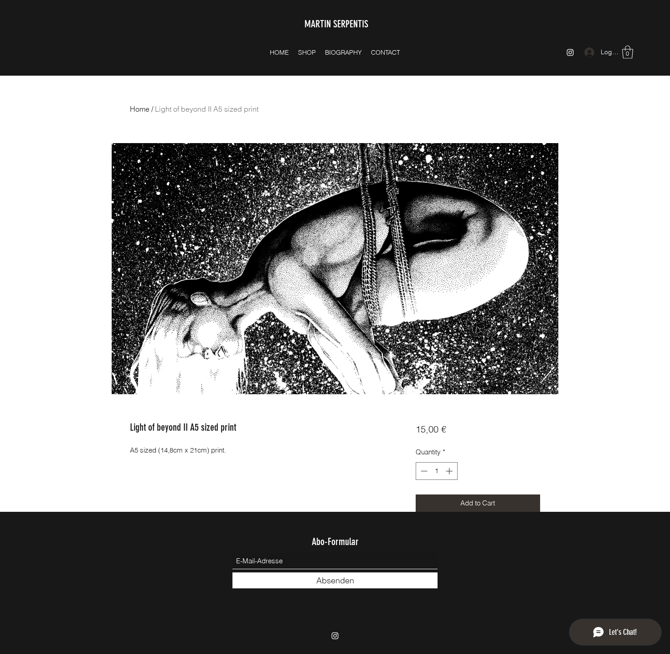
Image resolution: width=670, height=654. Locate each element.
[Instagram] (570, 52)
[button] (627, 52)
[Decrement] (423, 471)
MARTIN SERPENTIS (336, 24)
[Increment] (450, 471)
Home (139, 108)
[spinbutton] (436, 471)
